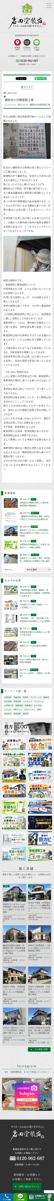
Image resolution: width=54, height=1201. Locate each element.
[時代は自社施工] (14, 791)
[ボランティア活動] (40, 807)
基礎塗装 (17, 701)
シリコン (8, 709)
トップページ (10, 104)
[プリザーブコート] (14, 838)
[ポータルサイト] (40, 775)
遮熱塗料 (17, 714)
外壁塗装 (8, 697)
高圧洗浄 (8, 714)
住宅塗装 (8, 701)
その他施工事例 (41, 1049)
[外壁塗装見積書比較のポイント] (14, 807)
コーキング (27, 701)
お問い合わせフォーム (29, 1186)
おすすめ (38, 705)
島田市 (26, 714)
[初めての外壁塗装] (40, 759)
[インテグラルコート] (14, 854)
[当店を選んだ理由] (40, 744)
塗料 (39, 709)
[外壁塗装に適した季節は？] (14, 759)
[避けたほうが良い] (14, 775)
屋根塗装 (17, 697)
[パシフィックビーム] (40, 838)
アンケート (38, 701)
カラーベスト (29, 709)
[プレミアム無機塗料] (40, 822)
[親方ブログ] (27, 728)
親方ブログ (23, 104)
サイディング (36, 697)
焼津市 (26, 697)
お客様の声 (9, 705)
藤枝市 (46, 697)
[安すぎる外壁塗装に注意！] (40, 791)
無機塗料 (19, 705)
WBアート (18, 709)
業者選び (28, 705)
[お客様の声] (14, 744)
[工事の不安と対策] (14, 822)
